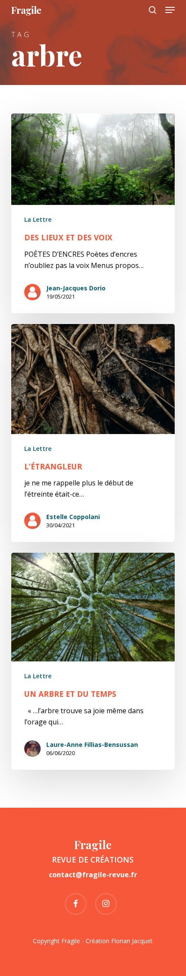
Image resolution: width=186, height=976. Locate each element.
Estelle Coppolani (73, 517)
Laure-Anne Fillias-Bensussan (92, 744)
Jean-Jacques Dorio (76, 288)
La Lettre (37, 219)
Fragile (26, 10)
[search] (152, 10)
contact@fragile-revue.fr (93, 874)
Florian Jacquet (132, 941)
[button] (170, 10)
